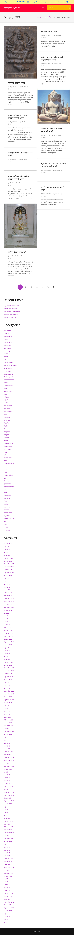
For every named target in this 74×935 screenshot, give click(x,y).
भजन (5, 478)
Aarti (11, 89)
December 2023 (9, 633)
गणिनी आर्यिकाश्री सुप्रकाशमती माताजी (13, 311)
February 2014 (8, 893)
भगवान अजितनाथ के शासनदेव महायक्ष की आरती (51, 130)
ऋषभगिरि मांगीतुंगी (8, 391)
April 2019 (7, 746)
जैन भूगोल (6, 435)
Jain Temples (8, 351)
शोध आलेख (6, 510)
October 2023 (8, 639)
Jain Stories (7, 345)
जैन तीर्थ (6, 426)
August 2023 (8, 645)
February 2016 (8, 827)
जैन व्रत (6, 440)
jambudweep (24, 87)
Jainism (6, 357)
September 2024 (9, 607)
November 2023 (9, 636)
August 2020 (8, 703)
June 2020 (7, 708)
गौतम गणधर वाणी (8, 406)
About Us (57, 2)
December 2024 (9, 598)
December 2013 (9, 899)
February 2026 (8, 558)
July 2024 (6, 613)
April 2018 (7, 781)
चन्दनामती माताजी (8, 411)
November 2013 (9, 902)
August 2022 (8, 679)
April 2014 (7, 887)
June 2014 (7, 882)
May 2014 (7, 885)
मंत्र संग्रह (6, 481)
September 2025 (9, 572)
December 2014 (9, 864)
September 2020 (9, 700)
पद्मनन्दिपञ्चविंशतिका (9, 464)
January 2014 (8, 896)
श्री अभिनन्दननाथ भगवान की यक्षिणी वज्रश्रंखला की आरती (53, 165)
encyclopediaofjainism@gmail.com (40, 2)
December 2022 (9, 668)
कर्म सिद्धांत (6, 397)
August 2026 (8, 544)
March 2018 (7, 783)
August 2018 (8, 769)
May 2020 (7, 711)
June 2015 (7, 847)
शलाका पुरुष (7, 507)
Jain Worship (8, 354)
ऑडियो (5, 394)
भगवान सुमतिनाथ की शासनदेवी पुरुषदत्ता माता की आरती (18, 177)
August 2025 (8, 575)
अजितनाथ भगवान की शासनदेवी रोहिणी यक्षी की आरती (52, 58)
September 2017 (9, 801)
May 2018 (7, 778)
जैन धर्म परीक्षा (7, 429)
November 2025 (9, 567)
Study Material (8, 368)
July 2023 (6, 648)
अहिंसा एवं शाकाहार (8, 385)
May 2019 (7, 743)
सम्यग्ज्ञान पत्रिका (8, 513)
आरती (5, 388)
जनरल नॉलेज (7, 417)
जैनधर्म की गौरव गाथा (9, 443)
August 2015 (8, 841)
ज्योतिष (5, 452)
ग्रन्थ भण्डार (7, 409)
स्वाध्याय (6, 527)
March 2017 (7, 818)
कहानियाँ (6, 403)
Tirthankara (7, 371)
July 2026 (6, 546)
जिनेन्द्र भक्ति (48, 17)
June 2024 (7, 616)
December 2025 (9, 564)
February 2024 (8, 627)
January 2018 (8, 789)
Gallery (6, 339)
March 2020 (7, 717)
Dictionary (7, 333)
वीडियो (5, 501)
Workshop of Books (10, 377)
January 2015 (8, 861)
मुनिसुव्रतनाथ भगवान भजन (10, 317)
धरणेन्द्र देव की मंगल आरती (17, 252)
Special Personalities (10, 365)
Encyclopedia (8, 336)
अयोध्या (5, 383)
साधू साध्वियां (7, 516)
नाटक (5, 461)
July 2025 (6, 578)
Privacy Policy (37, 931)
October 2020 (8, 697)
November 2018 (9, 760)
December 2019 (9, 726)
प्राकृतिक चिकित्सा (8, 475)
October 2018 (8, 763)
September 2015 (9, 838)
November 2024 (9, 601)
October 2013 (8, 905)
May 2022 (7, 688)
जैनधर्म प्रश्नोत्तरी (8, 446)
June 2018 (7, 775)
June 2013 (7, 916)
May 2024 (7, 619)
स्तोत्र (5, 524)
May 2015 (7, 850)
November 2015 (9, 833)
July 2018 (6, 772)
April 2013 (7, 922)
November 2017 (9, 795)
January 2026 (8, 561)
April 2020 (7, 714)
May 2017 (7, 812)
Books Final (7, 331)
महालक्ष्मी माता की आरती (49, 31)
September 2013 (9, 908)
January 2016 (8, 830)
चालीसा (5, 414)
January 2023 (8, 665)
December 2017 (9, 792)
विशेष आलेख (7, 498)
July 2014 (6, 879)
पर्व (4, 466)
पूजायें (5, 469)
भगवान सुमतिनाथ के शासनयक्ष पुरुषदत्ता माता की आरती (18, 116)
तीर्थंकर (5, 455)
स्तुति (5, 521)
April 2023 (7, 656)
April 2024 (7, 622)
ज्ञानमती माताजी (7, 449)
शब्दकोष (6, 504)
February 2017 (8, 821)
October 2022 (8, 674)
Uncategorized (8, 374)
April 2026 (7, 552)
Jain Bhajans (8, 342)
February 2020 (8, 720)
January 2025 (8, 596)
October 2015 (8, 835)
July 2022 (6, 682)
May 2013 (7, 919)
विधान (5, 492)
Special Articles (8, 362)
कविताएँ (5, 400)
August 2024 (8, 610)
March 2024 (7, 624)
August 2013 (8, 911)
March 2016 (7, 824)
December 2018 (9, 757)
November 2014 (9, 867)
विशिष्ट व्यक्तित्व (7, 495)
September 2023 (9, 642)
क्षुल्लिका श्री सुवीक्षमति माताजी (11, 314)
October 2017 (8, 798)
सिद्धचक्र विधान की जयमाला (10, 308)
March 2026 (7, 555)
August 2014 (8, 876)
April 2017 (7, 815)
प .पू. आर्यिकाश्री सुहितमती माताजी (12, 306)
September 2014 (9, 873)
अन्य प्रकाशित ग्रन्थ (9, 380)
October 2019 (8, 729)
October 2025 (8, 570)
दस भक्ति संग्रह (7, 458)
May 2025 (7, 584)
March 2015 (7, 856)
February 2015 (8, 859)
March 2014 (7, 890)
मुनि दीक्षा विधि (7, 484)
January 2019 (8, 755)
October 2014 (8, 870)
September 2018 (9, 766)
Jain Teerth (7, 348)
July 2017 (6, 807)
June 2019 (7, 740)
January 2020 (8, 723)
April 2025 (7, 587)
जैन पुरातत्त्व (7, 432)
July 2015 (6, 844)
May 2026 (7, 549)
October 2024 (8, 604)
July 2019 (6, 737)
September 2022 (9, 677)
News (5, 359)
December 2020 (9, 691)
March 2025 (7, 590)
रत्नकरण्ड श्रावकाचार (9, 487)
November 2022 (9, 671)
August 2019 (8, 734)
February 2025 (8, 593)
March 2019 (7, 749)
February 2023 (8, 662)
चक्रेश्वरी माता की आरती (16, 83)
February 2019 (8, 752)
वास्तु (5, 490)
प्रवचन (5, 472)
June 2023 (7, 650)
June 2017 (7, 809)
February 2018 (8, 786)
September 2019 (9, 731)
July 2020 (6, 705)
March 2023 (7, 659)
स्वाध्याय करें (7, 530)
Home (39, 17)
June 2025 (7, 581)
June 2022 (7, 685)
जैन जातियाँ (6, 423)
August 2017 (8, 804)
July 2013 (6, 913)
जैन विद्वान (6, 438)
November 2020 (9, 694)
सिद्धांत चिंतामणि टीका (9, 518)
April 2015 (7, 853)
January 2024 (8, 630)
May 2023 (7, 653)
